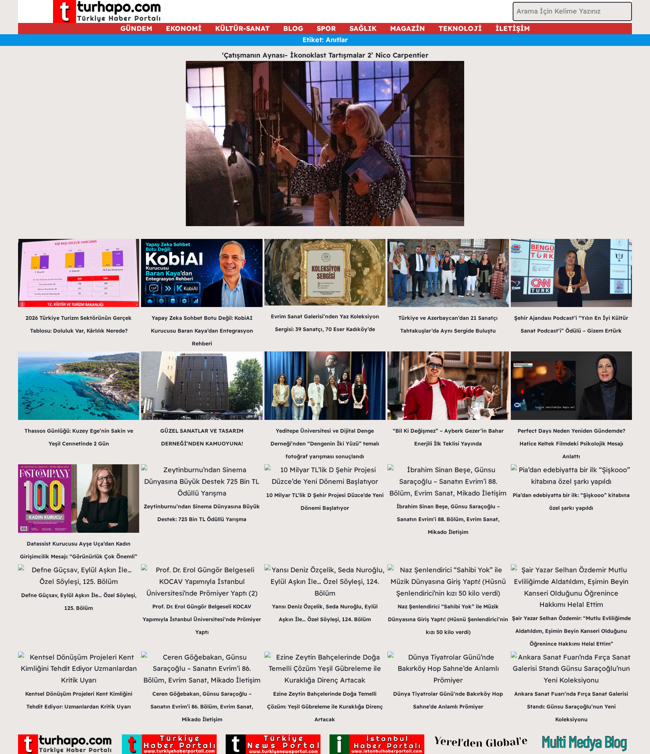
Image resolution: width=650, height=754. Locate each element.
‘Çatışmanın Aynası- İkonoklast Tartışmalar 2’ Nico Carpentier (325, 55)
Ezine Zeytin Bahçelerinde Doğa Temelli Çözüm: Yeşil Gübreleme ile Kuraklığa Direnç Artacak (325, 706)
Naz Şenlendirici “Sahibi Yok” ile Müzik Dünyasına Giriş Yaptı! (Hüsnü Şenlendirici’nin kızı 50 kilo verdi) (448, 619)
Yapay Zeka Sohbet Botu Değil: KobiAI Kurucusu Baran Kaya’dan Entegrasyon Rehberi (202, 331)
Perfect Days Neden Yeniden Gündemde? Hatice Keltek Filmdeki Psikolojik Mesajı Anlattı (571, 443)
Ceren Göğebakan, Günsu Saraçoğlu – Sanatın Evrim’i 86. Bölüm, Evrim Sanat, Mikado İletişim (201, 706)
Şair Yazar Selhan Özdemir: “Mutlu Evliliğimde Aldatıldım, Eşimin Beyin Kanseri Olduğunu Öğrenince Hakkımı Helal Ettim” (571, 631)
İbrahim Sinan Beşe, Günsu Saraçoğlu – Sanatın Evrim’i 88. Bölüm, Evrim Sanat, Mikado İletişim (448, 519)
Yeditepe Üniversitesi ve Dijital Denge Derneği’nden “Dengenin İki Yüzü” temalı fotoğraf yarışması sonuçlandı (324, 443)
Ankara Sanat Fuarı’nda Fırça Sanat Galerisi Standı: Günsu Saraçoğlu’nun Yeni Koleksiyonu (571, 706)
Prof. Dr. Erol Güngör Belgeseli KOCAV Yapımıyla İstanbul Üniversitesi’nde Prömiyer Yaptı (202, 619)
